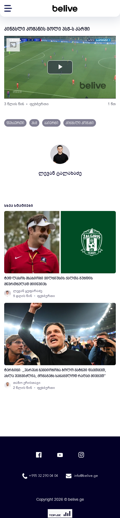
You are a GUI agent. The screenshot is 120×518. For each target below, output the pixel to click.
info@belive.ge (86, 476)
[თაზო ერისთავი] (7, 385)
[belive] (65, 8)
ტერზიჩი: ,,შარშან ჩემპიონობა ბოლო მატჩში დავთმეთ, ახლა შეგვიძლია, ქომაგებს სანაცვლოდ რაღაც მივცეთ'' (55, 373)
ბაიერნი (51, 123)
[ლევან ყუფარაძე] (7, 293)
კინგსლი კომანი (80, 123)
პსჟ (34, 123)
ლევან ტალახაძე (60, 173)
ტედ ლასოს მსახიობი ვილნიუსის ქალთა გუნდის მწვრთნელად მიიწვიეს (48, 281)
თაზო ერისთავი (26, 382)
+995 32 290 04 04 (43, 476)
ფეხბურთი (39, 104)
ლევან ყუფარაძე (27, 291)
